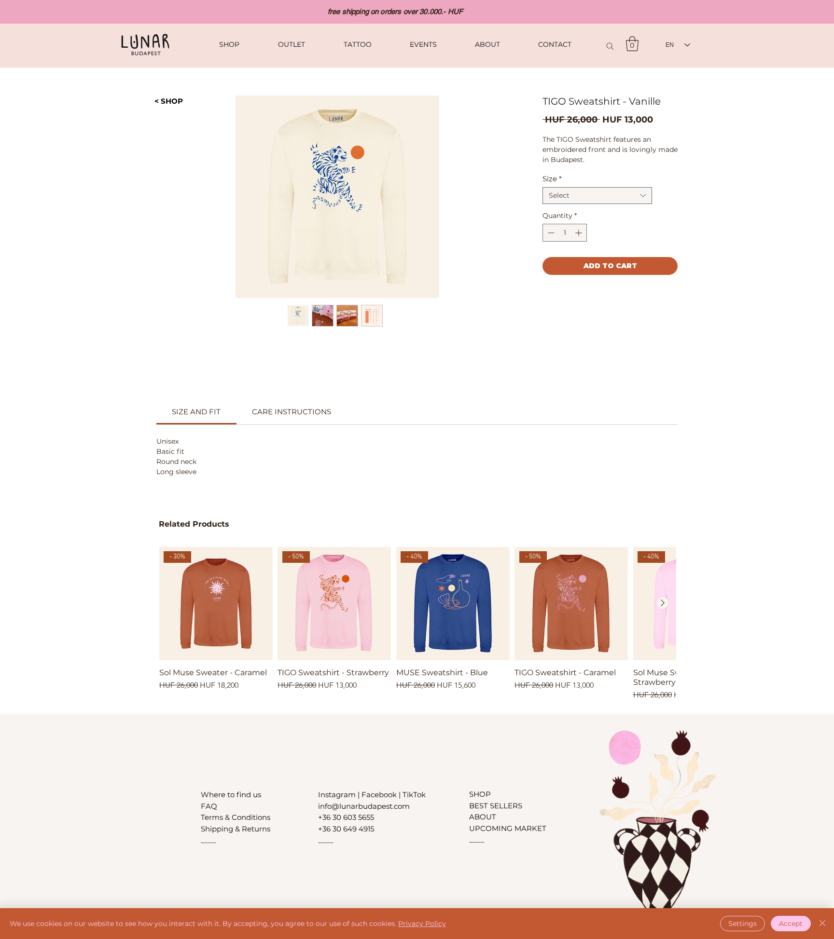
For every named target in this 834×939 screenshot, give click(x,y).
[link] (196, 411)
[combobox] (597, 195)
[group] (417, 623)
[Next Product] (662, 603)
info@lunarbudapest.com (364, 806)
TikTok (414, 794)
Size (552, 179)
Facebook (380, 794)
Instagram (338, 794)
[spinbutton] (564, 232)
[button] (632, 43)
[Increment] (579, 232)
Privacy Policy (422, 923)
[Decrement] (550, 232)
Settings (742, 923)
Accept (791, 923)
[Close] (822, 923)
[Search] (610, 46)
